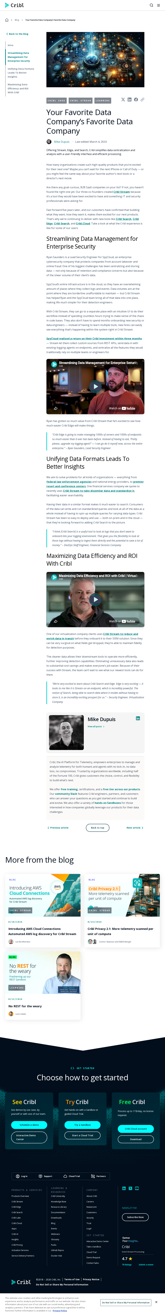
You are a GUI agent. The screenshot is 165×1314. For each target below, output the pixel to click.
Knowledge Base (58, 1201)
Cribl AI (15, 1234)
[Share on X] (123, 99)
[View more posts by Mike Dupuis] (66, 732)
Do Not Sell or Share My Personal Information (62, 1284)
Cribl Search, (124, 219)
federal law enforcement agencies (69, 482)
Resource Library (59, 1207)
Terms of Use (72, 1279)
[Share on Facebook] (136, 99)
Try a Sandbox (82, 1124)
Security (90, 1217)
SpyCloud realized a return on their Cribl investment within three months (94, 338)
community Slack (66, 794)
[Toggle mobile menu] (158, 5)
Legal (89, 1228)
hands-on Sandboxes (108, 803)
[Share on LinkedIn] (129, 99)
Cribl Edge (16, 1207)
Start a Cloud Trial (82, 1135)
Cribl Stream (121, 192)
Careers (90, 1201)
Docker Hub (56, 1255)
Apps (14, 1228)
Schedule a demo (29, 1124)
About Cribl (92, 1196)
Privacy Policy (60, 1310)
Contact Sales (93, 1263)
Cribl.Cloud (83, 223)
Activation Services (20, 1250)
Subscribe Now (135, 1217)
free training (69, 789)
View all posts (95, 726)
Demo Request (93, 1257)
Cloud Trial (92, 1252)
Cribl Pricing (17, 1245)
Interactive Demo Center (26, 1137)
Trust (89, 1223)
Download (135, 1139)
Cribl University (58, 1196)
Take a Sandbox (94, 1246)
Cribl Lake (16, 1217)
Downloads (56, 1217)
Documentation (58, 1212)
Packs (53, 1245)
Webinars (55, 1234)
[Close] (156, 1302)
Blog (17, 20)
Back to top (97, 827)
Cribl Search (61, 223)
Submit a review (146, 1264)
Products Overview (20, 1196)
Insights (15, 1239)
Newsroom (92, 1207)
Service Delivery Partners (23, 1255)
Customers (92, 1212)
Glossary (55, 1239)
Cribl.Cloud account (136, 1128)
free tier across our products (121, 789)
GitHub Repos (57, 1250)
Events (54, 1228)
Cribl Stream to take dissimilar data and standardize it (98, 491)
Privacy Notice (91, 1279)
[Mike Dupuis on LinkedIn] (138, 718)
